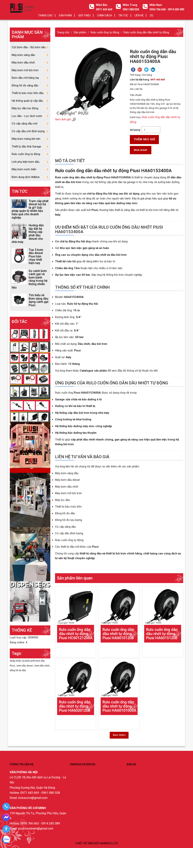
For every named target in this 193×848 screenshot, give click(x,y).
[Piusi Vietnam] (30, 554)
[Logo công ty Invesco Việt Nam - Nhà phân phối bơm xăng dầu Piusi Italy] (22, 8)
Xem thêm (119, 735)
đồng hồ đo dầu (18, 670)
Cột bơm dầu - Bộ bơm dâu (29, 47)
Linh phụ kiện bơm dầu (25, 161)
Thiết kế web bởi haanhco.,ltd (96, 843)
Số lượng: (135, 129)
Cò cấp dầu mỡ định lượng (28, 131)
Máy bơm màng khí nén (26, 138)
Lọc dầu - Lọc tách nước (27, 116)
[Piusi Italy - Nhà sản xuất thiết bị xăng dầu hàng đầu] (30, 374)
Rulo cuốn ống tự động (26, 154)
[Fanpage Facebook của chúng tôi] (6, 829)
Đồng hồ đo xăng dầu (25, 85)
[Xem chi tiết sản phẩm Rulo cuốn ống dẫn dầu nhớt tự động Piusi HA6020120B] (75, 678)
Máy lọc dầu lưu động (25, 108)
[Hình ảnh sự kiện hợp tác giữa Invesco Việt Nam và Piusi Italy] (30, 499)
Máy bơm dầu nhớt (23, 62)
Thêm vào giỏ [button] (144, 139)
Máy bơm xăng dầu (23, 55)
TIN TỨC (123, 15)
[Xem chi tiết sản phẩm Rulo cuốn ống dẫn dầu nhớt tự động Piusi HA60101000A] (119, 678)
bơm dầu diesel (25, 665)
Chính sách (104, 15)
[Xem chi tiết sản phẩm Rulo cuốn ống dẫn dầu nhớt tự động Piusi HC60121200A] (75, 606)
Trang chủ (45, 15)
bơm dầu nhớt (42, 665)
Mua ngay (140, 150)
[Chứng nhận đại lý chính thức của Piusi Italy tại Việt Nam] (30, 447)
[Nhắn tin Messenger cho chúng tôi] (6, 818)
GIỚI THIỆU (84, 15)
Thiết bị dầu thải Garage (26, 146)
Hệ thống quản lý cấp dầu (27, 100)
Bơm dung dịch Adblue (26, 177)
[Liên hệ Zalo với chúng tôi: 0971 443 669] (6, 840)
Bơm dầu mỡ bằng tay (25, 77)
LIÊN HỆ (139, 15)
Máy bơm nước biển (24, 169)
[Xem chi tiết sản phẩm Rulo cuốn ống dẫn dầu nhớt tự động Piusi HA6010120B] (119, 606)
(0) (151, 15)
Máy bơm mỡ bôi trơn (25, 70)
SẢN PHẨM (65, 15)
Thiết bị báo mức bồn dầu (28, 93)
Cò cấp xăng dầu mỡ (24, 123)
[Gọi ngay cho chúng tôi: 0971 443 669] (6, 806)
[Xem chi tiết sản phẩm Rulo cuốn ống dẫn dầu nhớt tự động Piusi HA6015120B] (162, 606)
